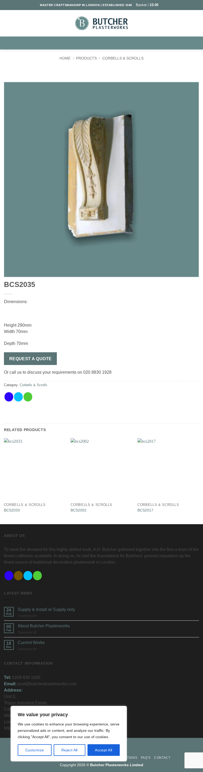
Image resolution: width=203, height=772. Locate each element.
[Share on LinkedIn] (47, 396)
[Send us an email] (37, 575)
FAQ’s (146, 758)
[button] (149, 5)
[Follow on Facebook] (8, 575)
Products (86, 58)
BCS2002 (78, 510)
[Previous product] (107, 72)
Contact (162, 758)
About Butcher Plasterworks (44, 626)
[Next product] (96, 72)
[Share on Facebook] (8, 396)
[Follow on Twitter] (28, 575)
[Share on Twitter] (18, 396)
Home (65, 58)
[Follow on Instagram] (18, 575)
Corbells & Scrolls (123, 58)
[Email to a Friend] (28, 396)
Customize (34, 750)
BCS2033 (12, 510)
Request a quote (30, 359)
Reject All (69, 750)
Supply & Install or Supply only (46, 609)
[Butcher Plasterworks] (101, 23)
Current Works (31, 642)
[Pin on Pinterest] (37, 396)
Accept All (103, 750)
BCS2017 (145, 510)
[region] (69, 733)
